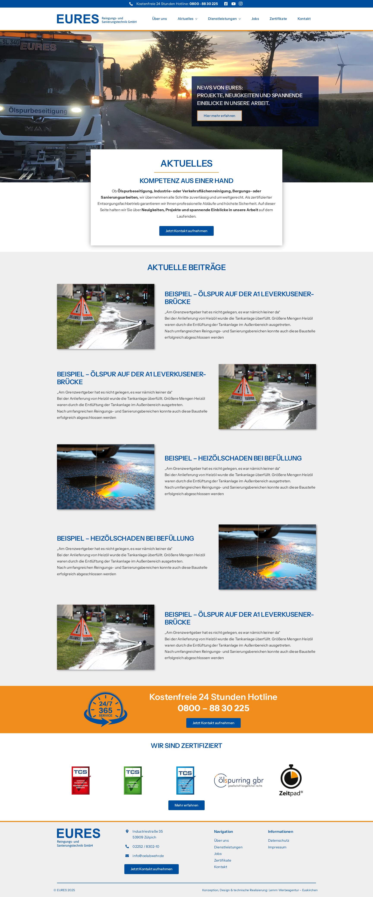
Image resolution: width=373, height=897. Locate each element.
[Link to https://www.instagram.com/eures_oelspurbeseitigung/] (241, 5)
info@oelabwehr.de (148, 856)
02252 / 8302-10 (146, 846)
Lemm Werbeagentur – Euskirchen (293, 890)
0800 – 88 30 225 (213, 708)
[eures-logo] (96, 16)
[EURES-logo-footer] (78, 830)
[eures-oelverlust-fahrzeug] (105, 446)
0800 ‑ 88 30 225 (204, 4)
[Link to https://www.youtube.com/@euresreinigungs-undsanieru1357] (233, 4)
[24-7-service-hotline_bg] (106, 693)
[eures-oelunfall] (105, 286)
